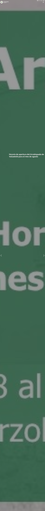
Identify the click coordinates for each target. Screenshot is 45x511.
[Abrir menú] (43, 2)
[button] (1, 255)
